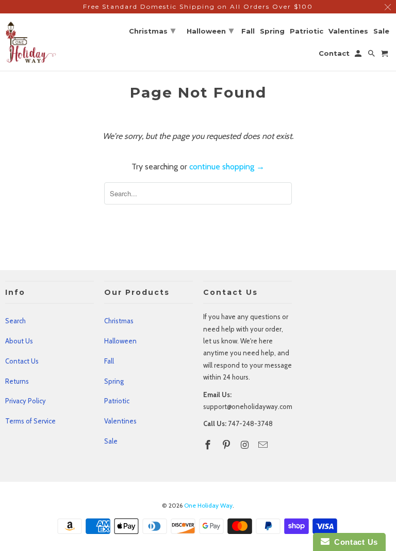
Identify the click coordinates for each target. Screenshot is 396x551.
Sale (111, 441)
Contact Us (22, 361)
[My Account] (359, 55)
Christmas (119, 321)
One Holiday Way (208, 505)
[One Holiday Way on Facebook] (208, 445)
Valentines (120, 421)
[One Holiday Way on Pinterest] (227, 445)
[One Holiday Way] (31, 42)
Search (15, 321)
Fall (109, 361)
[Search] (372, 55)
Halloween (120, 341)
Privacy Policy (25, 401)
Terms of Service (30, 421)
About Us (19, 341)
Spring (114, 381)
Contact (334, 53)
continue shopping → (227, 166)
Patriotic (116, 401)
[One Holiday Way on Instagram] (246, 445)
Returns (17, 381)
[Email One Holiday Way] (264, 445)
